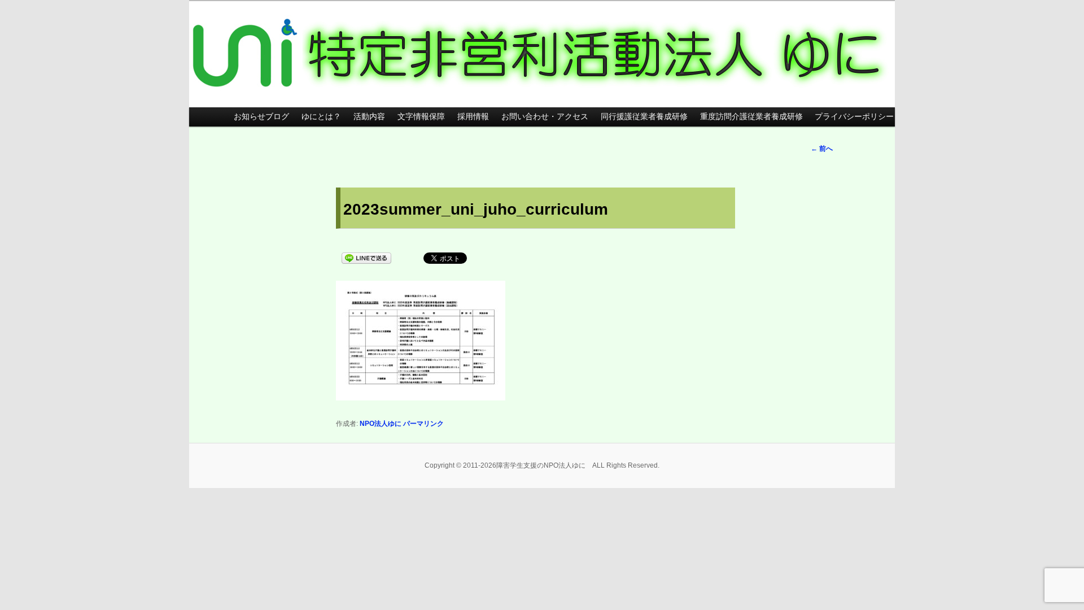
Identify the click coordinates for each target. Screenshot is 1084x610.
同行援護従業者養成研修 (644, 116)
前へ (822, 148)
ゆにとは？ (321, 116)
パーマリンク (423, 424)
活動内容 (369, 116)
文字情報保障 (421, 116)
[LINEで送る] (366, 257)
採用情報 (473, 116)
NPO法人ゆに (380, 424)
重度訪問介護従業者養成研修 (751, 116)
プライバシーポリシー (854, 116)
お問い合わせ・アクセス (544, 116)
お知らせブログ (261, 116)
